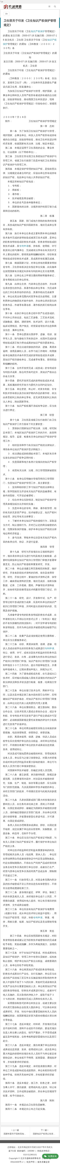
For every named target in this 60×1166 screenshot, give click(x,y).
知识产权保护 (38, 31)
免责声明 (30, 1162)
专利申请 (24, 246)
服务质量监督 (43, 1162)
